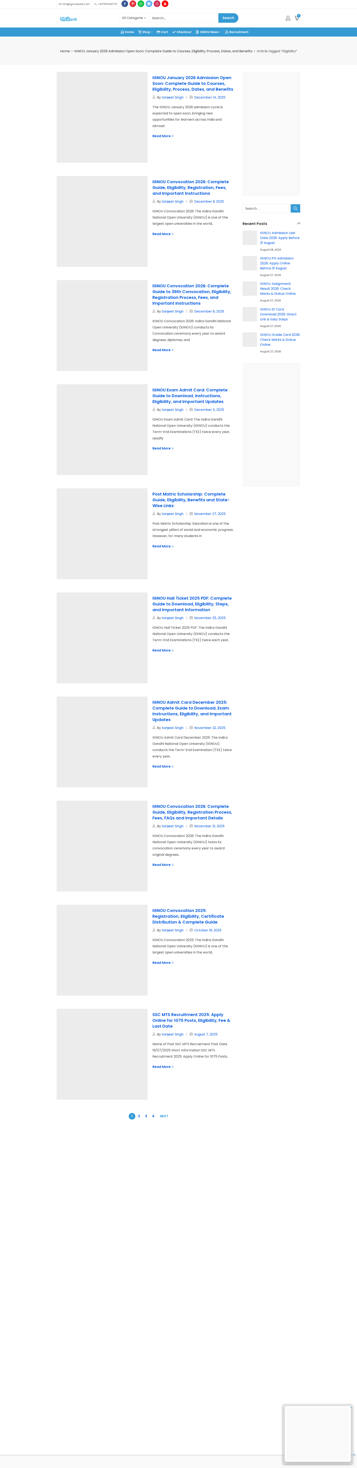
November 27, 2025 (210, 513)
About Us (146, 1170)
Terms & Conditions (155, 1189)
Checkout (271, 1189)
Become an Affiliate (279, 1208)
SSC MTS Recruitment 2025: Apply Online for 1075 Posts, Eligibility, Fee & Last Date (191, 1020)
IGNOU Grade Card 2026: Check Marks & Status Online (280, 339)
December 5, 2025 (209, 409)
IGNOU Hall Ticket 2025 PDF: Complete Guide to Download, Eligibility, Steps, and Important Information (192, 604)
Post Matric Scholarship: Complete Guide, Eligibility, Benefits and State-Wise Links (191, 500)
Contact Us (148, 1180)
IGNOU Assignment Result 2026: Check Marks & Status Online (278, 288)
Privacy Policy (150, 1199)
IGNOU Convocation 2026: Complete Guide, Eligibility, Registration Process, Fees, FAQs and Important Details (192, 812)
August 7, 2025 (206, 1034)
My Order (270, 1199)
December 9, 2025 (209, 201)
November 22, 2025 (209, 727)
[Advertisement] (273, 135)
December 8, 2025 (209, 311)
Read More (161, 136)
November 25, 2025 (210, 618)
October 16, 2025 (207, 930)
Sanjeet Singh (172, 97)
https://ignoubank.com (82, 1236)
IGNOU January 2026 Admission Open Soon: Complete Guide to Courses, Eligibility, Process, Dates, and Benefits (163, 51)
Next (164, 1116)
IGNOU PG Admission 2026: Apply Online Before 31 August (277, 263)
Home (65, 51)
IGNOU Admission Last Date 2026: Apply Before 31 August (280, 238)
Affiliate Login (274, 1218)
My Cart (269, 1180)
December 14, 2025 (209, 97)
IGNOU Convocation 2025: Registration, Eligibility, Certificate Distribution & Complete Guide (188, 916)
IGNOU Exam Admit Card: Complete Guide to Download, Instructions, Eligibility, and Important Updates (190, 395)
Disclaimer (147, 1218)
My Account (273, 1170)
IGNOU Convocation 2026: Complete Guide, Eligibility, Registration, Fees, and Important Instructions (190, 187)
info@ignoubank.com (80, 1227)
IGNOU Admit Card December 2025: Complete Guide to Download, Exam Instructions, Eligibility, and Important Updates (192, 711)
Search (228, 18)
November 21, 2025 (209, 826)
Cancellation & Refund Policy (162, 1208)
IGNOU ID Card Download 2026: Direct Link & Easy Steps (278, 314)
